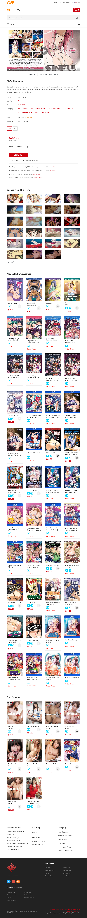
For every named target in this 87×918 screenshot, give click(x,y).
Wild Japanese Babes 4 (12, 727)
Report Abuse (11, 895)
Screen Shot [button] (32, 74)
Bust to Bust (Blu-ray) (72, 678)
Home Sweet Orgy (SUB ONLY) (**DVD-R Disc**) (33, 529)
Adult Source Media (38, 109)
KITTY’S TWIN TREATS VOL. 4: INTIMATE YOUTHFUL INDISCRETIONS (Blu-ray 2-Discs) (34, 416)
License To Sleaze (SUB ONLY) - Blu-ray (52, 491)
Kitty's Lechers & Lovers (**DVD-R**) (33, 342)
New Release (23, 109)
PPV (18, 10)
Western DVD (49, 870)
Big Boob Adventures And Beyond (14, 641)
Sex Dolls (49, 303)
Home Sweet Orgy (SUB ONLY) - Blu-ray (14, 529)
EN (78, 2)
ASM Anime (22, 105)
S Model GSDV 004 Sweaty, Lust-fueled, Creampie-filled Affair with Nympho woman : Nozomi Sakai (34, 802)
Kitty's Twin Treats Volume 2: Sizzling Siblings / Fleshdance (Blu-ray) (53, 529)
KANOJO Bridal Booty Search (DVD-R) (53, 603)
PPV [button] (15, 128)
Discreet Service (29, 898)
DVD (9, 10)
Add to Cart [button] (18, 155)
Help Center (66, 2)
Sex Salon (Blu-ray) (71, 640)
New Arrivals (68, 109)
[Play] (43, 51)
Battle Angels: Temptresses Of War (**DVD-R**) (14, 491)
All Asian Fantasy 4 (33, 726)
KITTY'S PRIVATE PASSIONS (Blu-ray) (33, 376)
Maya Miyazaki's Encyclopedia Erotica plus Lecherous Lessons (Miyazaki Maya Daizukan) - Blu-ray (33, 679)
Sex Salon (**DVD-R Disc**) (52, 641)
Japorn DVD (49, 868)
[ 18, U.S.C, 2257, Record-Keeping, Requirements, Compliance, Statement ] (64, 910)
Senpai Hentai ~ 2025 (70, 304)
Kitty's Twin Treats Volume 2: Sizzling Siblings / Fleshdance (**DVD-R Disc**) (72, 529)
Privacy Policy (11, 900)
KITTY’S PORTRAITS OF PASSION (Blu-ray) (14, 376)
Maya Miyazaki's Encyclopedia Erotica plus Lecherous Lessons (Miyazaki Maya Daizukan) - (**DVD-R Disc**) (14, 679)
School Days (31, 602)
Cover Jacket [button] (43, 74)
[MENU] (79, 23)
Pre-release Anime (25, 112)
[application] (43, 50)
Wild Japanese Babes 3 (70, 727)
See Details (52, 167)
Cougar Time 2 (12, 303)
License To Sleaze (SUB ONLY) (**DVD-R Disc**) (72, 491)
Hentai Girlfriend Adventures (70, 603)
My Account (27, 895)
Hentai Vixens (69, 764)
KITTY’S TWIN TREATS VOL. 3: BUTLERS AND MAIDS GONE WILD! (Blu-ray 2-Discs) (53, 416)
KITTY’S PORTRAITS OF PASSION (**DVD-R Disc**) (52, 379)
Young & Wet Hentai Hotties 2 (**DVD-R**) (71, 453)
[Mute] (74, 69)
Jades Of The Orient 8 (33, 765)
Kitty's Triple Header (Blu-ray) (14, 566)
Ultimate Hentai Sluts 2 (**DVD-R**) (72, 566)
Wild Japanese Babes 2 (12, 802)
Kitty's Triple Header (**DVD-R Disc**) (33, 566)
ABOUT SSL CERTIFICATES (12, 875)
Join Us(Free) (67, 873)
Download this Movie (31, 160)
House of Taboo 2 (52, 452)
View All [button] (10, 263)
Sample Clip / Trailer (42, 112)
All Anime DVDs (54, 109)
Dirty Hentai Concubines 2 (31, 304)
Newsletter (66, 876)
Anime (20, 101)
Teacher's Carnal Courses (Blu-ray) (70, 416)
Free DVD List (37, 178)
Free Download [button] (53, 74)
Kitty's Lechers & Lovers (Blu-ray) (13, 339)
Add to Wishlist (15, 160)
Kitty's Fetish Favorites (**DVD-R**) (70, 342)
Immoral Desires (13, 415)
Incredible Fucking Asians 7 (52, 727)
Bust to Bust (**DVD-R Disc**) (52, 679)
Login (56, 2)
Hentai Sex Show (32, 640)
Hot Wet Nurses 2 (33, 490)
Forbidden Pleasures (52, 565)
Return (9, 898)
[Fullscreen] (77, 69)
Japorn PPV (66, 868)
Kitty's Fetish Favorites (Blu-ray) (52, 339)
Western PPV (67, 870)
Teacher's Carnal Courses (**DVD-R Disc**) (14, 454)
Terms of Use (49, 876)
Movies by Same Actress (19, 273)
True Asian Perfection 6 (15, 765)
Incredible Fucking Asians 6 (52, 765)
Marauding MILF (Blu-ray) (33, 453)
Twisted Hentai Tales (14, 602)
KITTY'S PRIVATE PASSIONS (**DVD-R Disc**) (71, 379)
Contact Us (27, 892)
